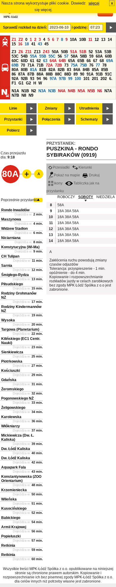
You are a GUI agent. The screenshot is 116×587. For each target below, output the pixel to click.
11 (90, 39)
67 (95, 60)
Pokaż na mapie (67, 175)
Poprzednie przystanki (19, 200)
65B (80, 60)
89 (75, 74)
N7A (108, 91)
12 (97, 39)
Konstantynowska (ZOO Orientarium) (21, 478)
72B (58, 65)
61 (32, 60)
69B (15, 65)
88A (40, 74)
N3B (52, 91)
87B (30, 74)
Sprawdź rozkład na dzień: (25, 27)
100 (78, 78)
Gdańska (8, 380)
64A (53, 60)
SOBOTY (85, 197)
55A (33, 56)
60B (108, 56)
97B (62, 78)
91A (90, 74)
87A (21, 74)
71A (30, 65)
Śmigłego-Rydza (15, 275)
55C (51, 56)
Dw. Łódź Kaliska (15, 449)
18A (60, 211)
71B (40, 65)
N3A (42, 91)
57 (66, 56)
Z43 (46, 52)
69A (109, 60)
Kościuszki (10, 371)
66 (89, 60)
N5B (91, 91)
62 (39, 60)
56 (60, 56)
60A (99, 56)
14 (110, 39)
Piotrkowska (11, 361)
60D (24, 60)
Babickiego (10, 518)
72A (49, 65)
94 (39, 78)
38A (68, 211)
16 (20, 44)
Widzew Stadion (14, 229)
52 (91, 52)
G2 (28, 83)
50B (64, 52)
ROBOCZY (66, 197)
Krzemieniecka (14, 490)
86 (14, 74)
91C (108, 74)
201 (95, 78)
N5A (81, 91)
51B (82, 52)
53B (107, 52)
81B (42, 69)
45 (46, 44)
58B (83, 56)
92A (15, 78)
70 (23, 65)
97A (53, 78)
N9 (31, 95)
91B (99, 74)
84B (86, 69)
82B (61, 69)
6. (110, 78)
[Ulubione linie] (25, 174)
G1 (20, 83)
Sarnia (6, 266)
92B (24, 78)
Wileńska (9, 499)
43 (40, 44)
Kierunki (85, 167)
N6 (99, 91)
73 (66, 65)
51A (73, 52)
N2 (33, 91)
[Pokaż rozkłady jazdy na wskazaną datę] (111, 27)
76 (91, 65)
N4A (61, 91)
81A (33, 69)
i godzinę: (80, 27)
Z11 (28, 52)
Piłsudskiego (12, 284)
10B (82, 39)
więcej (94, 3)
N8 (23, 95)
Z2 (20, 39)
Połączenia (51, 119)
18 (27, 44)
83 (69, 69)
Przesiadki (61, 167)
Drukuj (94, 175)
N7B (15, 95)
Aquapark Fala (13, 467)
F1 (14, 83)
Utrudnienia (89, 108)
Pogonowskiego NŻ (17, 398)
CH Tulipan (10, 256)
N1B (25, 91)
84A (76, 69)
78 (104, 65)
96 (45, 78)
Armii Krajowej (13, 527)
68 (102, 60)
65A (71, 60)
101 (86, 78)
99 (70, 78)
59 (91, 56)
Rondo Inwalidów (15, 210)
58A (74, 56)
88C (58, 74)
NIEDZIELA (105, 197)
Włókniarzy (10, 426)
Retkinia (8, 545)
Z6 (20, 52)
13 (103, 39)
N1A (15, 91)
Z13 (37, 52)
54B (24, 56)
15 (14, 44)
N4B (71, 91)
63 (45, 60)
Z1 (14, 39)
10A (73, 39)
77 (98, 65)
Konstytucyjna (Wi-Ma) (20, 247)
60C (15, 60)
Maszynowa (11, 219)
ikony (58, 183)
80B (24, 69)
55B (42, 56)
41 (33, 44)
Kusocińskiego (13, 508)
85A (95, 69)
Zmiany (51, 108)
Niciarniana (11, 238)
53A (98, 52)
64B (62, 60)
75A (74, 65)
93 (32, 78)
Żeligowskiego (13, 408)
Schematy (89, 119)
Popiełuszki (11, 536)
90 (82, 74)
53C (15, 56)
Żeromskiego (12, 389)
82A (51, 69)
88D (67, 74)
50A (55, 52)
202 (104, 78)
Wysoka (8, 320)
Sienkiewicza (12, 352)
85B (104, 69)
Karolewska (11, 417)
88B (49, 74)
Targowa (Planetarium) (20, 329)
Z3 (14, 52)
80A (15, 69)
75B (83, 65)
